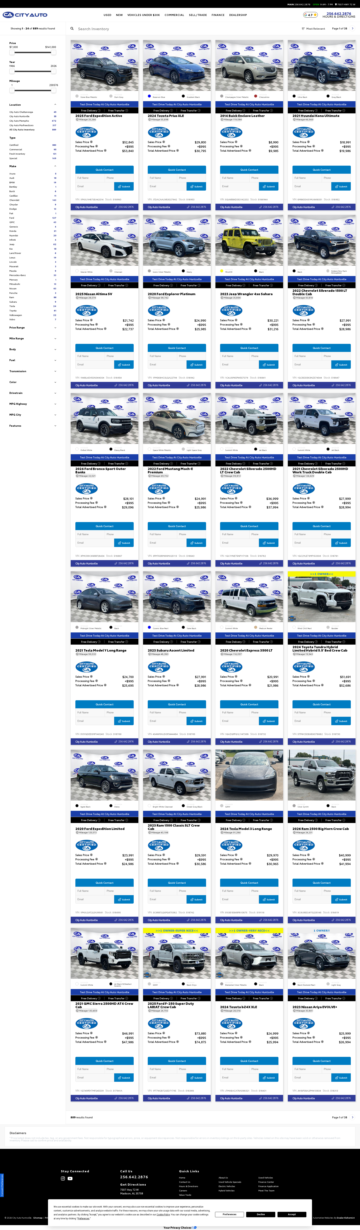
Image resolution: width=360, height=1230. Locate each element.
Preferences (229, 1214)
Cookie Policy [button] (163, 1214)
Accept (292, 1214)
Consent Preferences (1, 1185)
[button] (135, 64)
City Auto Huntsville (86, 207)
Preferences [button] (83, 1218)
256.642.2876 (298, 4)
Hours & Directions (338, 16)
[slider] (12, 52)
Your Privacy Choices (178, 1227)
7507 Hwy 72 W (346, 4)
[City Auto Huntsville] (24, 15)
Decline (261, 1214)
